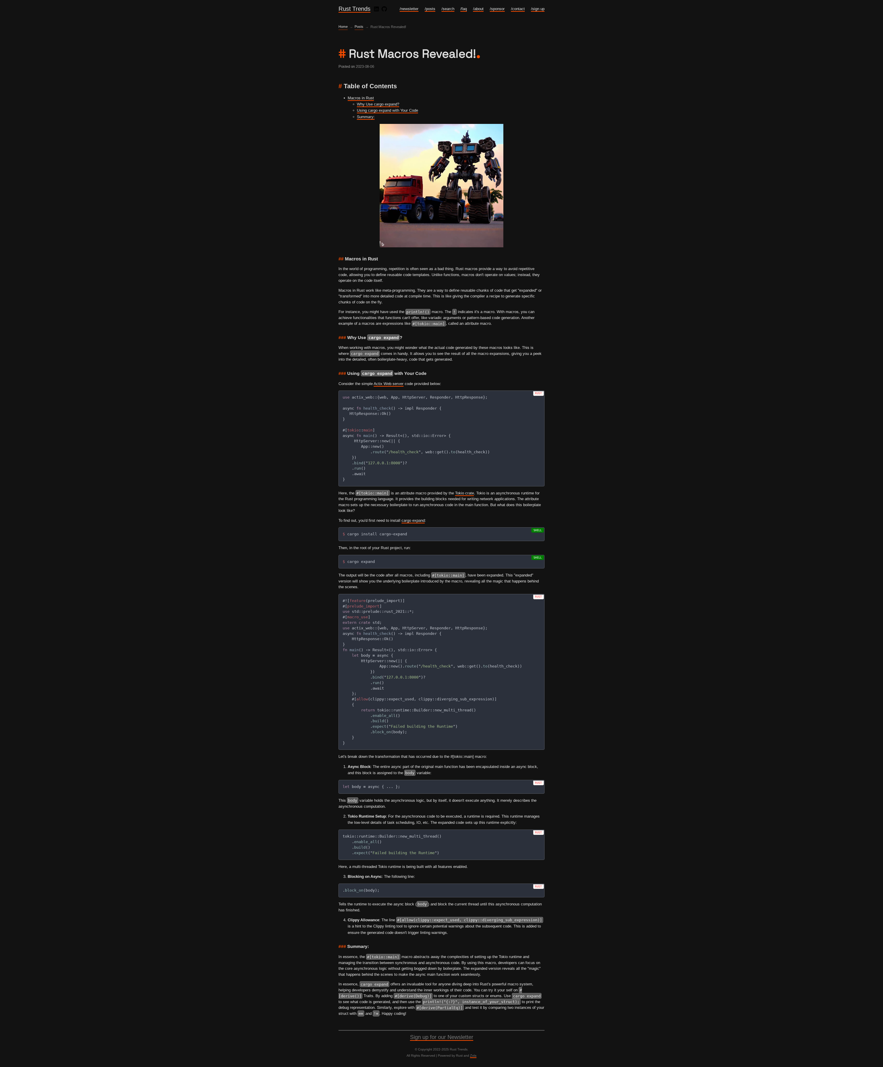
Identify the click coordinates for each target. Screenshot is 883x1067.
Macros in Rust (361, 98)
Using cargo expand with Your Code (387, 110)
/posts (430, 9)
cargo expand (413, 520)
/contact (518, 9)
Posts (359, 27)
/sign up (538, 9)
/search (448, 9)
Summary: (366, 117)
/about (478, 9)
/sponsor (497, 9)
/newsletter (409, 9)
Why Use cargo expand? (378, 104)
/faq (463, 9)
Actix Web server (389, 384)
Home (343, 27)
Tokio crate (464, 493)
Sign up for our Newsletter (441, 1037)
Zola (473, 1055)
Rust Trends (354, 9)
